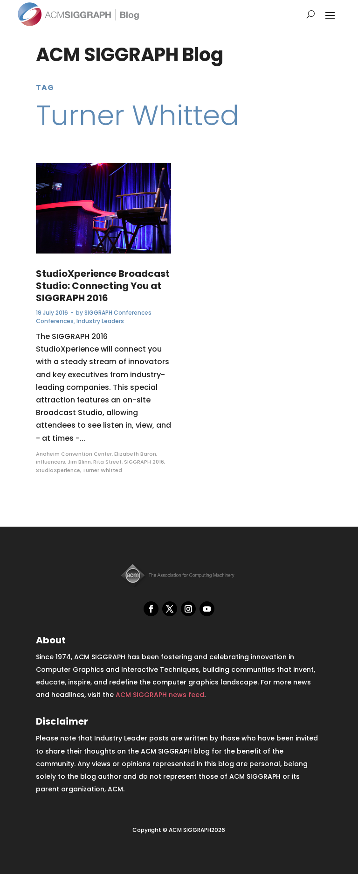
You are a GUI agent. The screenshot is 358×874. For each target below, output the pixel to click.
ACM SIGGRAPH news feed (160, 694)
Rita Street (107, 461)
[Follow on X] (169, 608)
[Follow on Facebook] (151, 608)
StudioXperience (58, 470)
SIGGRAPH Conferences (117, 313)
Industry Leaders (100, 321)
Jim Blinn (79, 461)
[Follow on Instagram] (188, 608)
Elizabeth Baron (135, 454)
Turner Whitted (102, 470)
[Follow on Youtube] (207, 608)
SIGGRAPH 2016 (144, 461)
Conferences (55, 321)
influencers (50, 461)
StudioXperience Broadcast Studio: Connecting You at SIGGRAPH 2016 (103, 285)
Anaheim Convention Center (74, 454)
